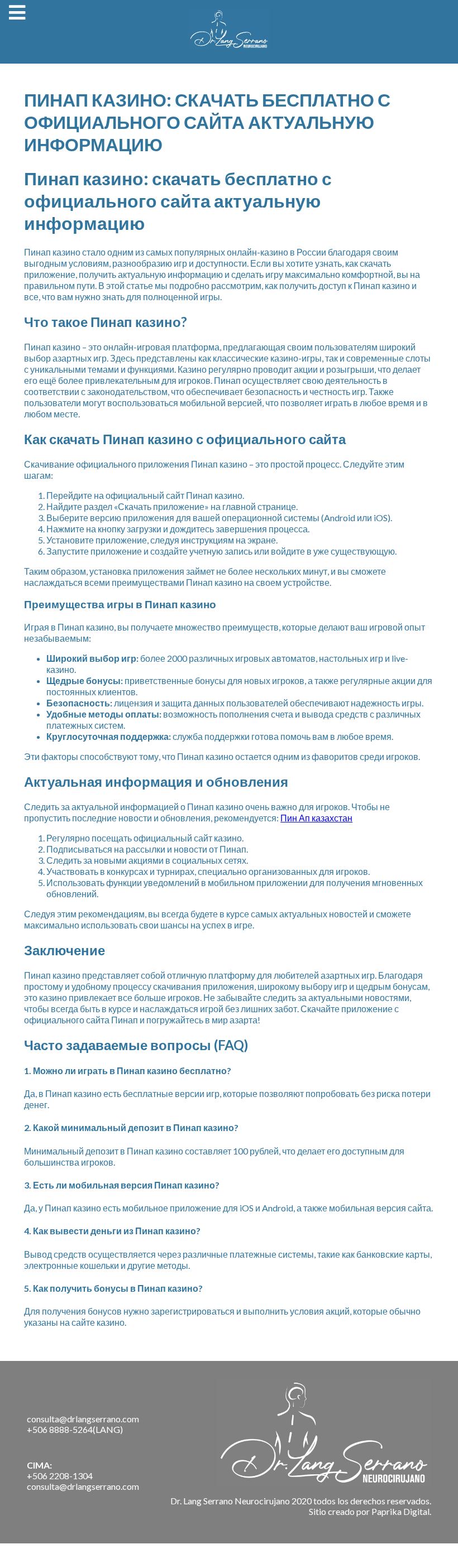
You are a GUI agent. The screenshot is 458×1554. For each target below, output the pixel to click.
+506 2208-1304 (60, 1475)
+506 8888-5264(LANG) (75, 1429)
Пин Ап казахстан (316, 817)
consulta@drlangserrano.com (83, 1418)
